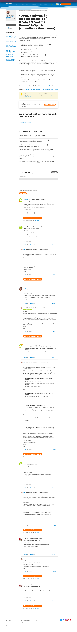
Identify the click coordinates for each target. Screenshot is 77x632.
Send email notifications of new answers (28, 190)
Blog (36, 620)
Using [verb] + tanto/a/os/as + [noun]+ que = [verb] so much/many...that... (11, 52)
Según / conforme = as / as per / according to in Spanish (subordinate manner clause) (40, 89)
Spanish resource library (25, 620)
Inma (24, 249)
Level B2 (32, 10)
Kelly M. (25, 288)
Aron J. (25, 463)
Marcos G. (26, 199)
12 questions (8, 27)
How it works (8, 620)
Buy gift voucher (24, 622)
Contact (37, 625)
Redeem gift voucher (25, 623)
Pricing (40, 4)
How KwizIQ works (20, 4)
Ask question (23, 193)
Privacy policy (9, 631)
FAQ (6, 622)
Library (24, 10)
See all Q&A (54, 172)
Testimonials (8, 623)
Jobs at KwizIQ (39, 622)
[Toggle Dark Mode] (57, 4)
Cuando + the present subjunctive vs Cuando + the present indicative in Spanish (11, 37)
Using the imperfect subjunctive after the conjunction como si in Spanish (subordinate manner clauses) (10, 59)
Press (37, 623)
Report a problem (9, 28)
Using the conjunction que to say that (11, 42)
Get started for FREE (66, 4)
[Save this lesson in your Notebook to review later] (11, 25)
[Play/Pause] (50, 44)
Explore (27, 4)
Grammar (28, 10)
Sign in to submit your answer (32, 218)
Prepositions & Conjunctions (40, 10)
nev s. (25, 226)
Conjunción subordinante (24, 120)
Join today (37, 220)
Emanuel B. (26, 345)
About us (22, 625)
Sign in (45, 4)
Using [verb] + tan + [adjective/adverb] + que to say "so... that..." (11, 46)
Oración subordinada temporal (25, 122)
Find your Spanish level (50, 104)
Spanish (21, 10)
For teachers (34, 4)
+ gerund (47, 85)
